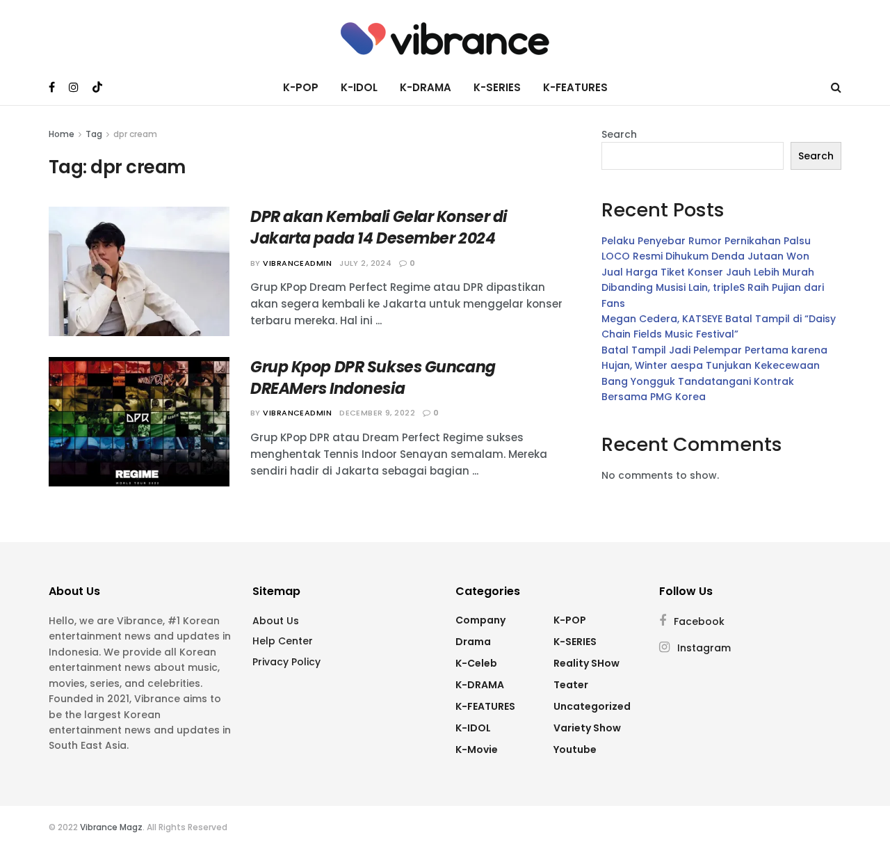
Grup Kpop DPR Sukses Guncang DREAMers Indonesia (373, 377)
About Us (275, 621)
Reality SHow (586, 663)
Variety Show (587, 728)
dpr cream (135, 134)
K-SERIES (497, 87)
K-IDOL (359, 87)
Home (61, 134)
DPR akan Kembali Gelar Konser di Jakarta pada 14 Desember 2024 (378, 227)
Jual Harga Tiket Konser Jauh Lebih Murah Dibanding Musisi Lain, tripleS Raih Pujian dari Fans (712, 287)
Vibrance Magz (111, 827)
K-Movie (476, 749)
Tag (94, 134)
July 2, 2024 (365, 263)
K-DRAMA (425, 87)
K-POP (300, 87)
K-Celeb (476, 663)
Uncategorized (592, 706)
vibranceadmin (297, 263)
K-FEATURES (575, 87)
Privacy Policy (286, 662)
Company (480, 620)
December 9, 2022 (377, 412)
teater (570, 685)
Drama (473, 642)
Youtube (575, 749)
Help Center (282, 641)
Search (619, 134)
